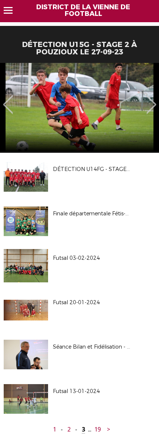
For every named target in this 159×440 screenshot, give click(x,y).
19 (97, 429)
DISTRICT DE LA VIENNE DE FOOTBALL (83, 10)
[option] (79, 107)
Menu (12, 10)
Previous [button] (7, 99)
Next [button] (151, 99)
